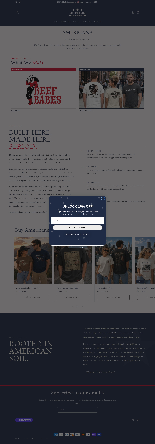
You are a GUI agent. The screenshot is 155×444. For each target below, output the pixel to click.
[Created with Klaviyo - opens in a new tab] (77, 247)
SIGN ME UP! (77, 227)
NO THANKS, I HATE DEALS (77, 234)
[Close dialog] (103, 198)
